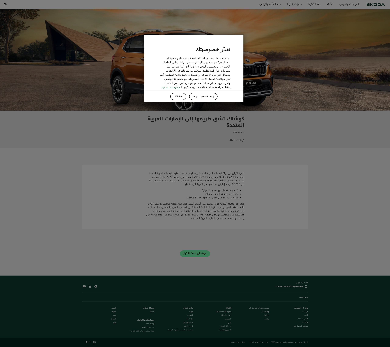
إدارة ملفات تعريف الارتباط (203, 96)
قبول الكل (178, 96)
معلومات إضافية (171, 87)
